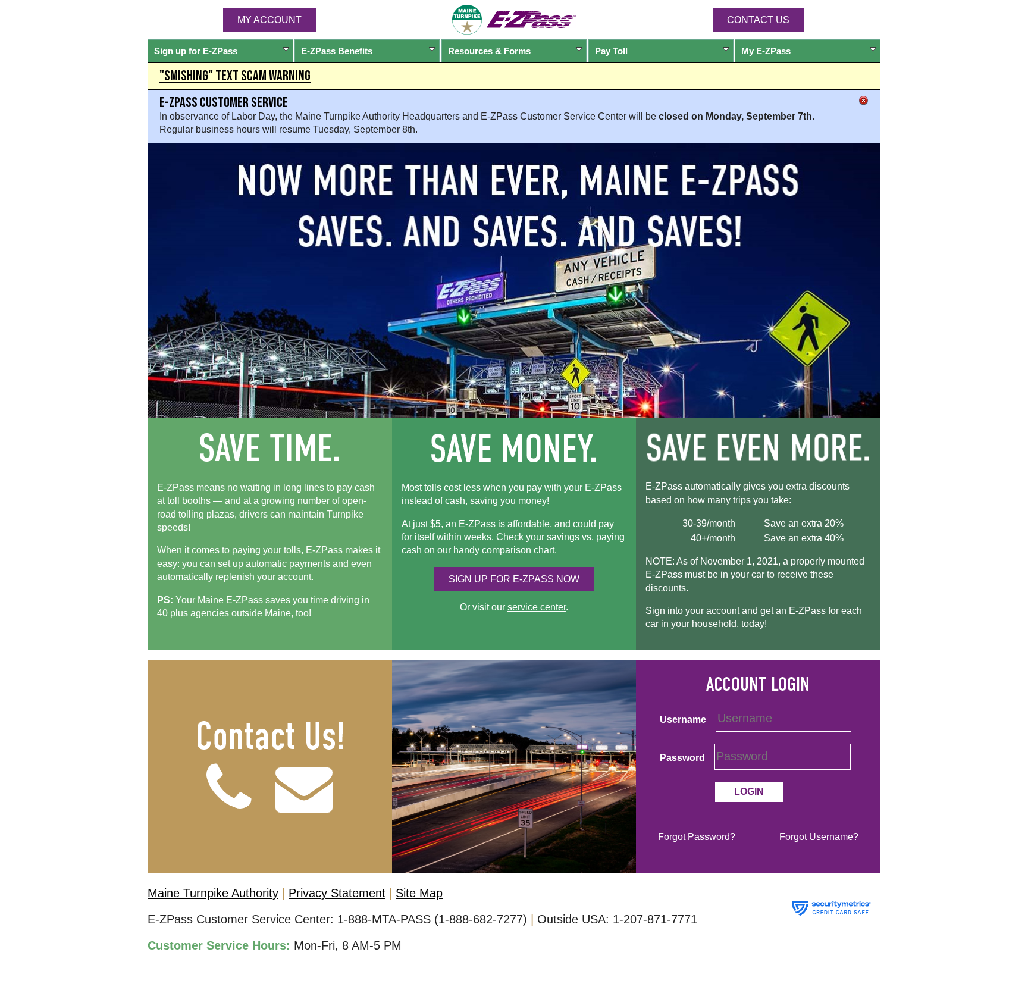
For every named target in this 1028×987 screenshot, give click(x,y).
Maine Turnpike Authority (213, 893)
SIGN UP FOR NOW (514, 579)
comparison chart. (519, 550)
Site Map (419, 893)
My (766, 51)
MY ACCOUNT (269, 20)
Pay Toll (611, 51)
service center (536, 607)
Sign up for (195, 51)
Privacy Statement (337, 893)
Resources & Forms (489, 51)
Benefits (336, 51)
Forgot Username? (818, 837)
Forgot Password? (696, 837)
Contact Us (758, 20)
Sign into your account (692, 611)
